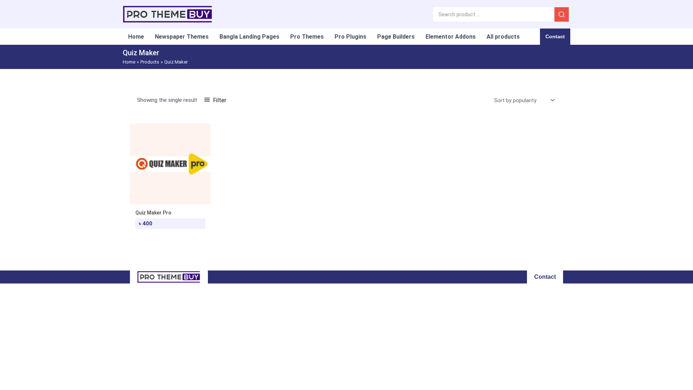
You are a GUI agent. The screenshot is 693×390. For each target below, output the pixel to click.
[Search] (561, 14)
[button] (555, 37)
